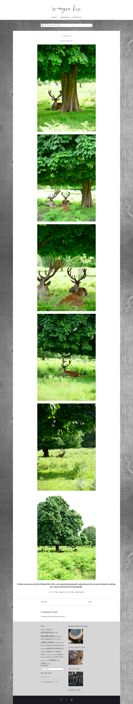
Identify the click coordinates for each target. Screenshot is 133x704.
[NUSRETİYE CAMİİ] (75, 680)
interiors (50, 648)
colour (76, 592)
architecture (47, 632)
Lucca (53, 651)
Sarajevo (48, 657)
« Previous (44, 601)
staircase (42, 660)
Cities (56, 592)
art (54, 632)
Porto (52, 654)
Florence (50, 645)
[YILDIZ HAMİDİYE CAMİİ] (75, 637)
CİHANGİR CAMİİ (73, 669)
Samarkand (43, 657)
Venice (43, 663)
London (81, 592)
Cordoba (57, 642)
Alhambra (43, 629)
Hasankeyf (43, 648)
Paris (46, 654)
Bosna (56, 636)
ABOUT (54, 17)
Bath (56, 632)
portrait (56, 654)
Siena (57, 657)
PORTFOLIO (77, 17)
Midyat (43, 654)
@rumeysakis (48, 682)
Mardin (58, 651)
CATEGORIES (64, 17)
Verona (48, 663)
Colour (61, 592)
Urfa (57, 660)
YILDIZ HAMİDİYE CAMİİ (76, 647)
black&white (48, 636)
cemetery (58, 639)
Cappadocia (48, 639)
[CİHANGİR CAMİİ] (75, 658)
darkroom (61, 642)
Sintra (61, 657)
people (49, 654)
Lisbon (43, 651)
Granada (56, 645)
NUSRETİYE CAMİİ (74, 690)
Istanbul (58, 648)
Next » (90, 601)
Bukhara (43, 639)
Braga (59, 636)
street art (47, 660)
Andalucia (49, 629)
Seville (53, 657)
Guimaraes (61, 645)
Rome (60, 654)
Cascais (54, 639)
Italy (63, 648)
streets (52, 659)
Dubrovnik (43, 645)
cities (72, 592)
